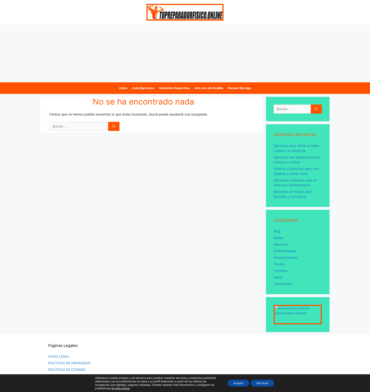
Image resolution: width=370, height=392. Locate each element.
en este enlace (121, 388)
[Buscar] (113, 126)
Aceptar (238, 383)
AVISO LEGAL (59, 356)
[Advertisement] (185, 53)
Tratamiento (283, 284)
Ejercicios (281, 244)
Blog (277, 231)
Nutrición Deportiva (174, 88)
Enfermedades (285, 251)
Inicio (123, 88)
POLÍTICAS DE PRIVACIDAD (69, 363)
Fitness (279, 264)
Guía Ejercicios (143, 88)
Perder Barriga (239, 88)
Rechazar (262, 383)
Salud (278, 277)
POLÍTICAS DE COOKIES (67, 370)
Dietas (278, 238)
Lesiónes (281, 271)
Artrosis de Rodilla (208, 88)
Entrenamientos (286, 258)
